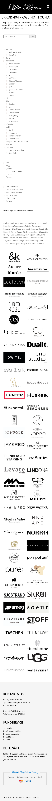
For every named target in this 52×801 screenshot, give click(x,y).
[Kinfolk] (14, 436)
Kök (7, 101)
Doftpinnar (36, 226)
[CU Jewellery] (37, 336)
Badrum (9, 49)
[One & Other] (37, 549)
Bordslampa (8, 226)
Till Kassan (10, 198)
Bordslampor (14, 63)
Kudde (19, 232)
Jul (7, 98)
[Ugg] (37, 661)
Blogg (8, 165)
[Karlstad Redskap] (14, 424)
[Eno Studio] (37, 361)
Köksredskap (14, 109)
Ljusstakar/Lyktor (16, 89)
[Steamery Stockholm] (14, 624)
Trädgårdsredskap (16, 150)
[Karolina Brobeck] (37, 424)
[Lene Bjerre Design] (37, 449)
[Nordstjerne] (14, 536)
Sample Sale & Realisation (17, 141)
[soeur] (37, 611)
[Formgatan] (37, 374)
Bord (11, 130)
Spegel (21, 240)
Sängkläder (38, 240)
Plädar (11, 95)
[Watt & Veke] (37, 674)
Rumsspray (34, 237)
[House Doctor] (37, 386)
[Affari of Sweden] (37, 261)
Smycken (7, 240)
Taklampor (13, 69)
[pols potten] (37, 561)
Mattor (11, 92)
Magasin (31, 235)
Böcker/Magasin (15, 81)
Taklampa (7, 243)
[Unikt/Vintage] (14, 674)
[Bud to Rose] (14, 311)
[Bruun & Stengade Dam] (14, 298)
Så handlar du (12, 186)
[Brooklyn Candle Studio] (37, 286)
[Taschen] (14, 636)
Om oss (9, 174)
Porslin (11, 118)
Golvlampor (13, 66)
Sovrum (9, 144)
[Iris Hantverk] (14, 411)
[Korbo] (37, 436)
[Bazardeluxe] (37, 273)
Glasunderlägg (22, 229)
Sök (32, 36)
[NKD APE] (37, 524)
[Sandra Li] (37, 574)
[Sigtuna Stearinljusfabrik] (37, 586)
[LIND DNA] (37, 474)
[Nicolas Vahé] (14, 524)
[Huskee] (37, 399)
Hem (8, 162)
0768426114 (22, 714)
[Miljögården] (37, 486)
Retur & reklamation (14, 192)
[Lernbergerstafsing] (14, 461)
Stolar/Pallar (14, 138)
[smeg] (14, 611)
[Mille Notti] (14, 499)
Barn (8, 58)
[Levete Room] (14, 474)
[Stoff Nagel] (37, 624)
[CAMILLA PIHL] (37, 323)
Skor (41, 237)
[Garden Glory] (14, 386)
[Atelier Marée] (14, 273)
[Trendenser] (14, 661)
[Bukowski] (37, 311)
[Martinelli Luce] (14, 486)
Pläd (20, 237)
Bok (45, 223)
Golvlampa (33, 229)
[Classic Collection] (14, 336)
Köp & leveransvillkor (15, 189)
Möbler (9, 127)
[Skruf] (37, 599)
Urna (39, 243)
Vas (42, 243)
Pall (16, 237)
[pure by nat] (14, 574)
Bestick (12, 104)
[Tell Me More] (37, 636)
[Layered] (14, 449)
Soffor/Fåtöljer (15, 136)
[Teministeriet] (14, 649)
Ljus (10, 86)
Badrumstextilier (15, 52)
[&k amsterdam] (14, 261)
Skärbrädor (13, 121)
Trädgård (9, 147)
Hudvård (12, 55)
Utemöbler (13, 153)
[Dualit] (37, 348)
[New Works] (37, 511)
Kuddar (12, 84)
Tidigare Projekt (15, 171)
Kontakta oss (11, 195)
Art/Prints (13, 78)
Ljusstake (19, 235)
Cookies (9, 177)
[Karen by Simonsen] (37, 411)
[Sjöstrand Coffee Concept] (14, 599)
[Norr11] (37, 536)
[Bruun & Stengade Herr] (37, 298)
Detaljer (9, 75)
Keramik (6, 232)
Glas (10, 107)
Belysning (10, 61)
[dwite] (14, 361)
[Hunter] (14, 399)
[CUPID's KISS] (14, 349)
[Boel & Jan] (14, 286)
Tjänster (9, 168)
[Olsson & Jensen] (14, 549)
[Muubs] (37, 499)
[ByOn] (14, 323)
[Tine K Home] (37, 649)
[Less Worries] (37, 461)
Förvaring (13, 133)
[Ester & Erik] (14, 374)
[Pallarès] (14, 561)
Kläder (13, 232)
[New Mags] (14, 511)
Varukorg (9, 201)
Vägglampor (14, 72)
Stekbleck (29, 240)
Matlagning (13, 115)
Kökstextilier (14, 112)
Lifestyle (9, 124)
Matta (5, 237)
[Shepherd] (14, 586)
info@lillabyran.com (17, 711)
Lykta (25, 235)
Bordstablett (19, 226)
